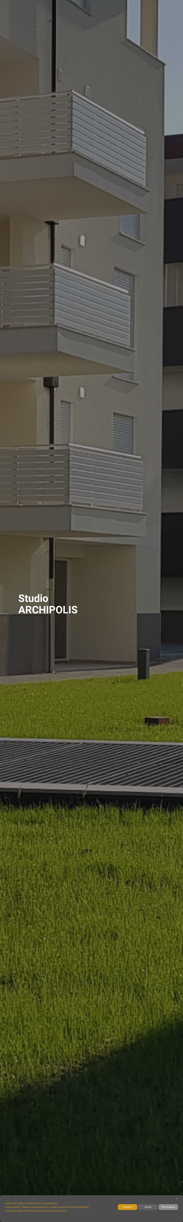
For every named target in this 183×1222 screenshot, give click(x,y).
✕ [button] (177, 1198)
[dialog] (91, 1208)
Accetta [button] (127, 1207)
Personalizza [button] (168, 1207)
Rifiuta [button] (148, 1207)
